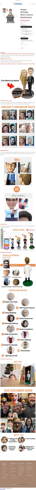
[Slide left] (4, 16)
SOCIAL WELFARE (5, 474)
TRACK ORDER (13, 475)
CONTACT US (4, 469)
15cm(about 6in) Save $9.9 (26, 26)
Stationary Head (24, 38)
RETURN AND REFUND (13, 469)
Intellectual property (4, 477)
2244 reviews (2, 489)
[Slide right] (16, 16)
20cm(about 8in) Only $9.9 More (27, 31)
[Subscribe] (32, 472)
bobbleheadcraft (14, 484)
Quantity (21, 42)
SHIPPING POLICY (4, 472)
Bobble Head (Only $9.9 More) (27, 40)
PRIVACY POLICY (13, 471)
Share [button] (22, 48)
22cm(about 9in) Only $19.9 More (27, 34)
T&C (11, 473)
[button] (30, 4)
